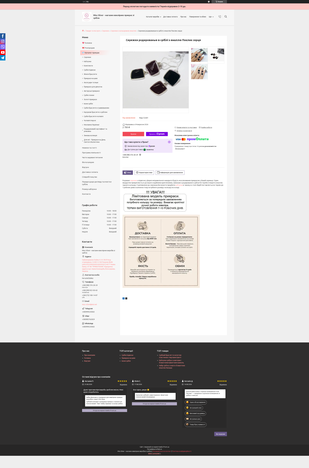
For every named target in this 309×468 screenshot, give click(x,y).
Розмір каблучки (89, 189)
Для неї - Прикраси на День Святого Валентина (94, 141)
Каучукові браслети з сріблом (95, 112)
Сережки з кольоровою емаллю (123, 31)
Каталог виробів (152, 17)
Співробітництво (89, 177)
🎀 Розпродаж (88, 48)
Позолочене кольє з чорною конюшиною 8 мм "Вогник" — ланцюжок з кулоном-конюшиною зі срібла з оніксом (203, 393)
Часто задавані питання (92, 157)
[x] (126, 299)
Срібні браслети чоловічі (93, 116)
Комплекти (88, 66)
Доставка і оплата (170, 17)
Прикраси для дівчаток (93, 87)
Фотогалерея (88, 162)
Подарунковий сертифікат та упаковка (95, 130)
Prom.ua (166, 447)
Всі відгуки (220, 434)
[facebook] (124, 299)
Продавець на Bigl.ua (154, 449)
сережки (133, 180)
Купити (133, 134)
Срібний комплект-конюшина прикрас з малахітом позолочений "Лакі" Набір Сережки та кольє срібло (104, 402)
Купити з (152, 134)
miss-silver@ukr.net (89, 304)
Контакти (86, 194)
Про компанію (89, 355)
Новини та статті (89, 148)
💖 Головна (87, 43)
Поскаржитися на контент (162, 451)
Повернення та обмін (197, 17)
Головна (87, 358)
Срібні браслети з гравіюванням (96, 108)
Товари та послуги (92, 31)
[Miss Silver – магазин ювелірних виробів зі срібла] (86, 16)
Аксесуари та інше (91, 82)
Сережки (105, 31)
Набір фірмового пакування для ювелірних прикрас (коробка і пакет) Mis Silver (104, 398)
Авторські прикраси (92, 91)
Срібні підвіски (89, 70)
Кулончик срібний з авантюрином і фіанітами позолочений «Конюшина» (152, 396)
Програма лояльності (91, 153)
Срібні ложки (89, 95)
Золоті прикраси (90, 99)
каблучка (179, 185)
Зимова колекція (90, 135)
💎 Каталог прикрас (90, 53)
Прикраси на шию (91, 78)
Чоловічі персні (90, 120)
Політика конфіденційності (181, 451)
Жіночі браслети (90, 74)
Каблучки (87, 61)
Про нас (183, 17)
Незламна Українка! (91, 125)
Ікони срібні (88, 104)
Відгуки (85, 167)
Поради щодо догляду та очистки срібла (96, 183)
